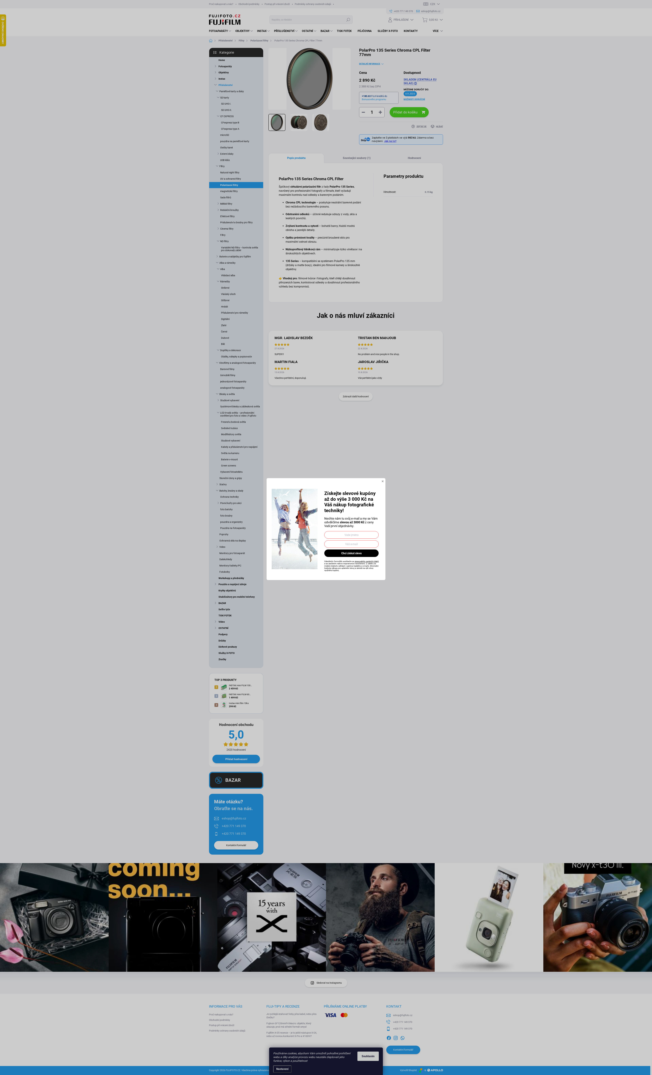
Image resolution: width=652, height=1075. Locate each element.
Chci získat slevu (351, 553)
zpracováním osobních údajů (367, 561)
